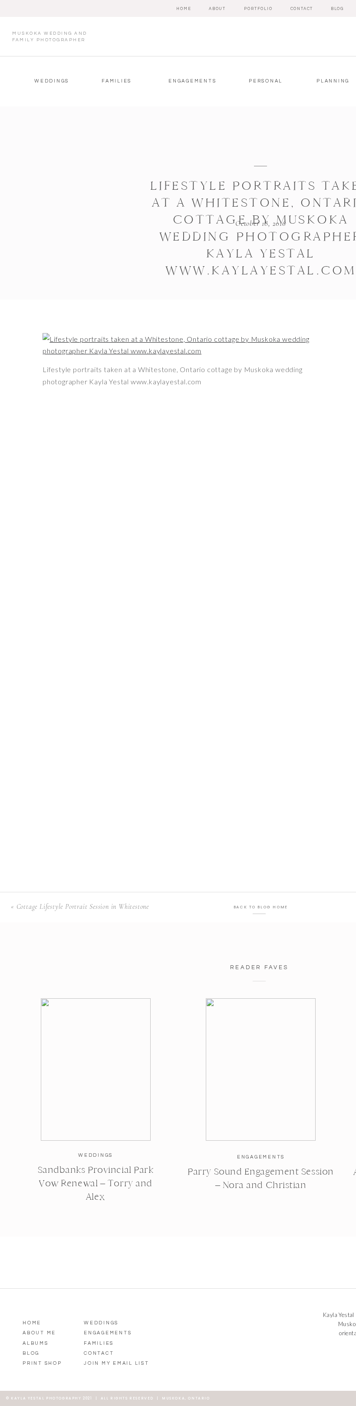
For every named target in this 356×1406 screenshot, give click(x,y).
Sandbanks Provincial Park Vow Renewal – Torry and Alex (96, 1183)
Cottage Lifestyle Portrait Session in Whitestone (82, 906)
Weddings (95, 1155)
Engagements (261, 1157)
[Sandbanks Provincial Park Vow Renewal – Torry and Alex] (96, 1069)
